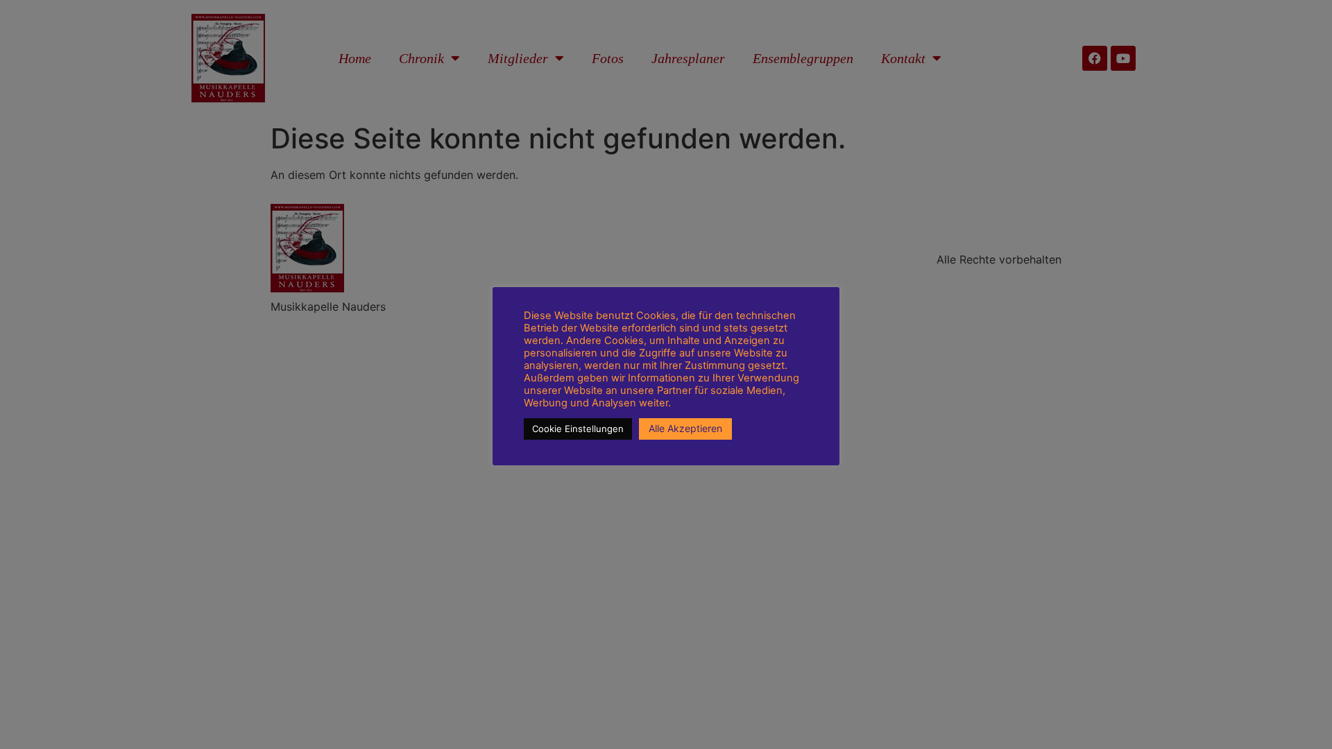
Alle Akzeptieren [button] (685, 428)
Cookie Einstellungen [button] (578, 428)
